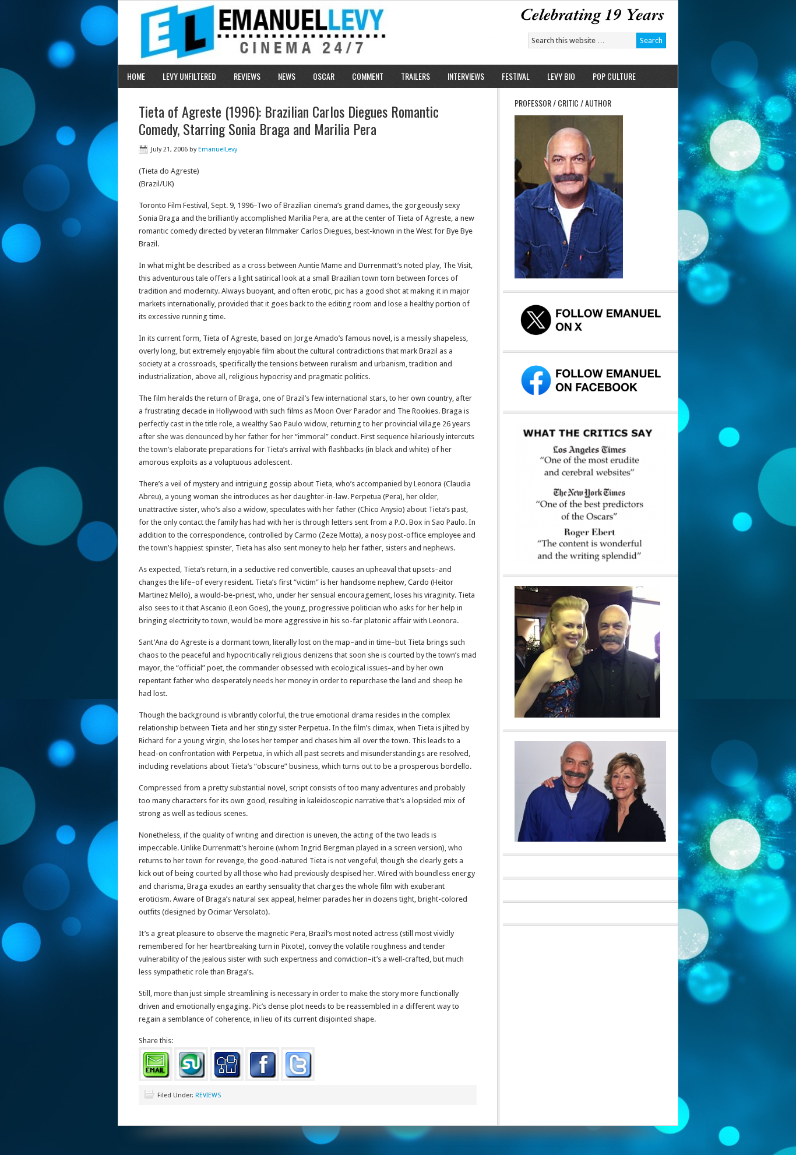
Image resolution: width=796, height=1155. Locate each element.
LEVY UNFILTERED (189, 76)
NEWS (286, 76)
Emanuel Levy (253, 33)
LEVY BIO (561, 76)
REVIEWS (247, 76)
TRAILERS (415, 76)
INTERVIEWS (466, 76)
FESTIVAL (516, 76)
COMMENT (367, 76)
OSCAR (323, 76)
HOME (136, 76)
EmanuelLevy (217, 149)
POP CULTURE (614, 76)
